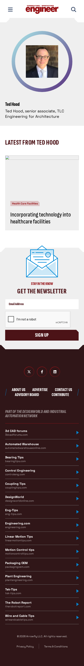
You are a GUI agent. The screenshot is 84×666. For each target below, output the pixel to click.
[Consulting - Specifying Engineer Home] (42, 9)
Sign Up (42, 335)
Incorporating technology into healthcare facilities (40, 218)
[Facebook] (42, 372)
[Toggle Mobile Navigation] (10, 9)
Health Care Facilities (25, 203)
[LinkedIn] (55, 372)
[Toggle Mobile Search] (73, 9)
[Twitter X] (29, 372)
